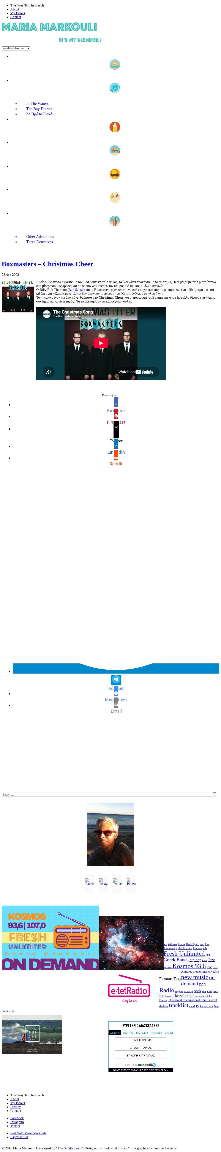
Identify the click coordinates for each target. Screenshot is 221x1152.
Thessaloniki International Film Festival (192, 1000)
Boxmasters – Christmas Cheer (47, 264)
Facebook (17, 1118)
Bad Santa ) (77, 290)
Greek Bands (176, 959)
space (215, 991)
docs (207, 944)
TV (197, 1006)
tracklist (178, 1005)
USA (11, 1011)
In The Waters (37, 103)
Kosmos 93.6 (189, 965)
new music (194, 976)
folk (205, 948)
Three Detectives (39, 242)
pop (202, 984)
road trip (188, 991)
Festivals (197, 948)
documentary (170, 948)
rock (197, 990)
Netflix (214, 971)
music (206, 971)
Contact (15, 17)
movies (197, 971)
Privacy (15, 1107)
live (209, 967)
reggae (179, 991)
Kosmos (168, 967)
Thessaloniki (183, 996)
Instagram (17, 1122)
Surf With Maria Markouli (28, 1133)
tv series (206, 1006)
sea (204, 991)
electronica (185, 948)
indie (204, 960)
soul (209, 991)
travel (192, 1006)
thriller (163, 1006)
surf (161, 996)
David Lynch (192, 944)
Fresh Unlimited (184, 953)
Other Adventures (40, 236)
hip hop (195, 960)
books (181, 944)
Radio (166, 990)
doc (202, 944)
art (165, 944)
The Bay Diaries (39, 109)
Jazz (211, 960)
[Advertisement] (110, 756)
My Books (17, 13)
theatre (168, 996)
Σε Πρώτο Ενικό (39, 114)
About (14, 9)
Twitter (15, 1126)
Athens (172, 944)
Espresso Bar (19, 1137)
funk (208, 954)
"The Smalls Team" (69, 1148)
